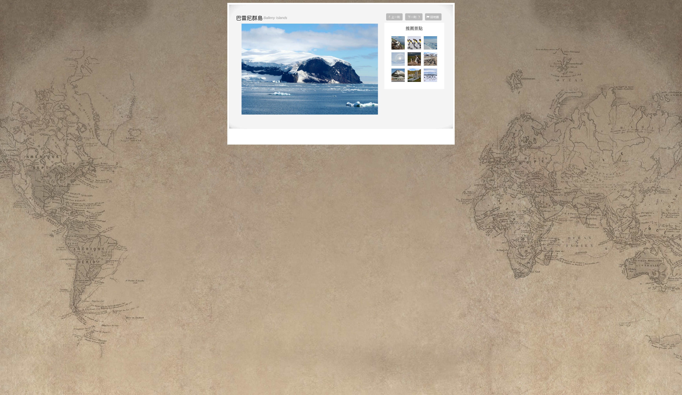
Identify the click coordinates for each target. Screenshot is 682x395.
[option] (309, 69)
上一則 (395, 17)
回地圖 (434, 17)
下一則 (412, 17)
